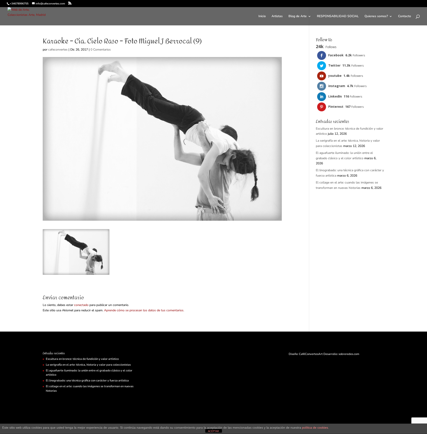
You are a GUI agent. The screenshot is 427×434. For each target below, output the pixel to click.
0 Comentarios (101, 49)
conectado (81, 305)
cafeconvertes (58, 49)
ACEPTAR (213, 431)
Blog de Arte (297, 16)
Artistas (277, 16)
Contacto (404, 16)
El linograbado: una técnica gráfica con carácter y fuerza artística (87, 381)
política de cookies (315, 427)
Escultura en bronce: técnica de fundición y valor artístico (82, 359)
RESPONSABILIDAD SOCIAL (338, 16)
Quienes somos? (376, 16)
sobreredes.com (348, 354)
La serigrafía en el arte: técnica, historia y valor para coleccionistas (88, 365)
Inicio (262, 16)
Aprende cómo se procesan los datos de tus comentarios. (144, 310)
